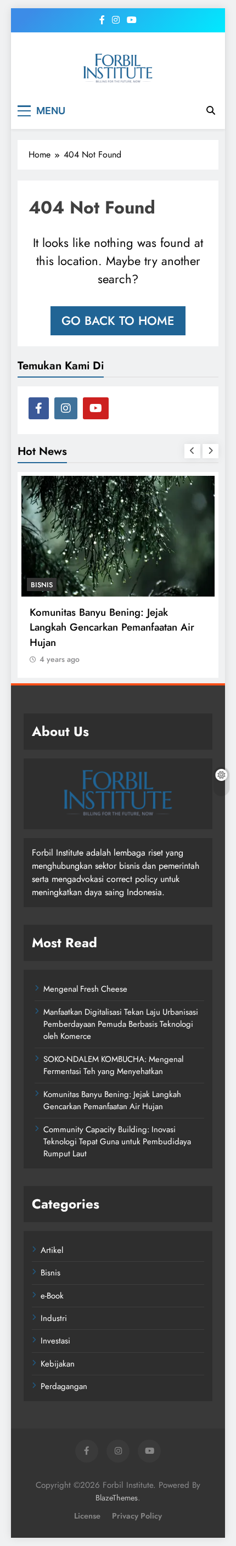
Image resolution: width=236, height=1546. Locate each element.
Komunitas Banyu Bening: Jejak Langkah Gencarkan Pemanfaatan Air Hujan (112, 627)
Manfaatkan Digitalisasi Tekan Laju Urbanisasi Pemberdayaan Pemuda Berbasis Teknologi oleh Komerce (120, 1024)
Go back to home (118, 320)
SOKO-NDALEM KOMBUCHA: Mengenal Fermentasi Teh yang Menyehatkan (113, 1065)
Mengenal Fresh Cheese (85, 989)
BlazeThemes (116, 1497)
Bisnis (42, 585)
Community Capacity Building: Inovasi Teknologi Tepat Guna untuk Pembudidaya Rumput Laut (117, 1141)
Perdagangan (64, 1386)
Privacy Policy (137, 1515)
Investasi (55, 1341)
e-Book (52, 1296)
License (87, 1515)
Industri (54, 1318)
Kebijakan (58, 1364)
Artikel (52, 1250)
